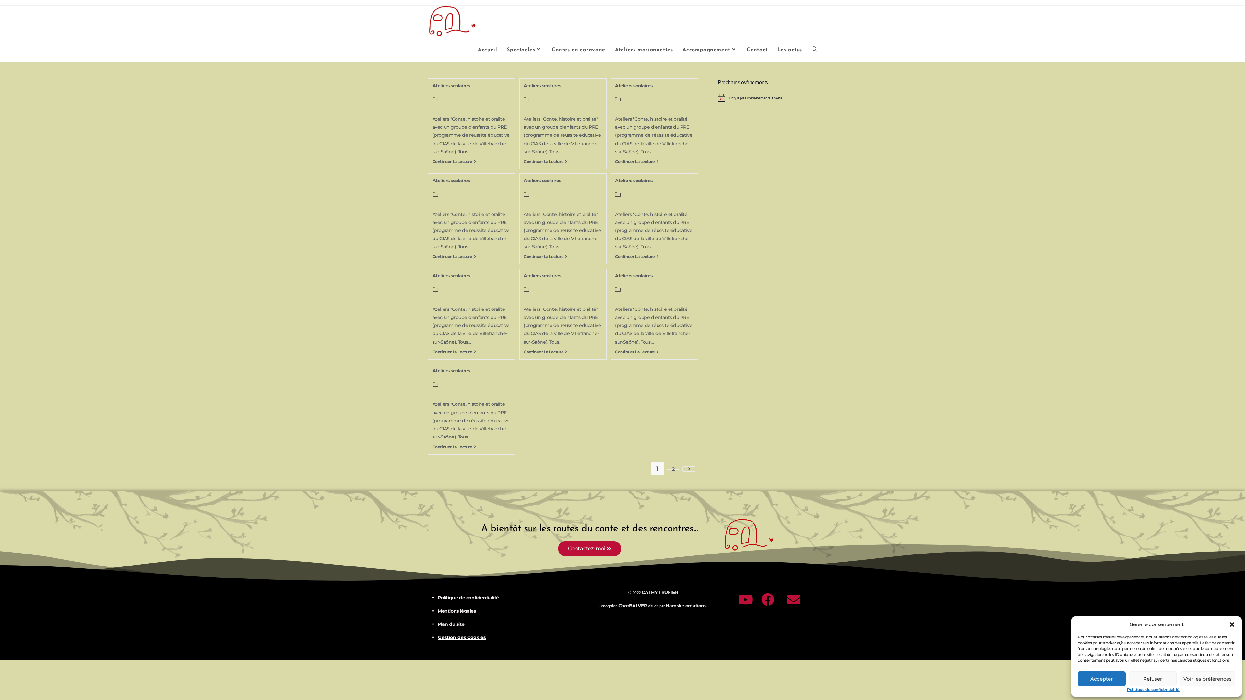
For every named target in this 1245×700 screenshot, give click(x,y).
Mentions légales (457, 611)
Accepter (1101, 679)
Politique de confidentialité (1153, 689)
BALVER (632, 606)
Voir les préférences (1207, 679)
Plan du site (451, 624)
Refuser (1152, 679)
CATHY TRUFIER (660, 592)
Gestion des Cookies (462, 637)
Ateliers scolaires (451, 85)
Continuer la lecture (454, 161)
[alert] (767, 98)
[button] (1232, 624)
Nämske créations (686, 606)
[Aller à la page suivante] (688, 469)
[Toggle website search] (814, 50)
